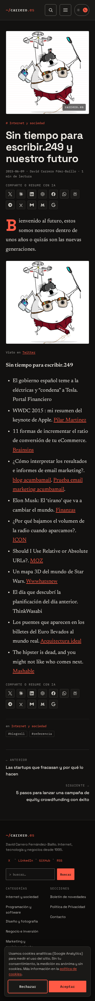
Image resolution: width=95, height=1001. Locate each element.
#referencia (42, 734)
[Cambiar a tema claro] (81, 10)
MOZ (36, 560)
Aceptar (67, 986)
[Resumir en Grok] (21, 205)
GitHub (44, 860)
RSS (59, 860)
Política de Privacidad (67, 907)
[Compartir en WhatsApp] (64, 194)
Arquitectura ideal (60, 641)
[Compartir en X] (10, 194)
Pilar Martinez (70, 420)
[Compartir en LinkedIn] (31, 194)
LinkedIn (25, 860)
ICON (19, 540)
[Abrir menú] (65, 10)
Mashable (23, 671)
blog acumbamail (32, 480)
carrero (20, 10)
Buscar (65, 874)
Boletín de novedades (68, 897)
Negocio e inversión (22, 931)
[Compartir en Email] (31, 205)
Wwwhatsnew (42, 581)
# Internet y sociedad (25, 123)
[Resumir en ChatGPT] (42, 194)
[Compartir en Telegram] (10, 205)
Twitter (28, 352)
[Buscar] (50, 10)
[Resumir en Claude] (21, 194)
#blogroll (16, 734)
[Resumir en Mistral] (42, 205)
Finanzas (65, 510)
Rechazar (27, 986)
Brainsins (23, 450)
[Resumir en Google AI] (53, 205)
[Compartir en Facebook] (53, 194)
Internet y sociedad (28, 726)
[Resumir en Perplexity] (75, 194)
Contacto (58, 917)
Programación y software (18, 910)
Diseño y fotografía (22, 921)
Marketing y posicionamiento (19, 944)
